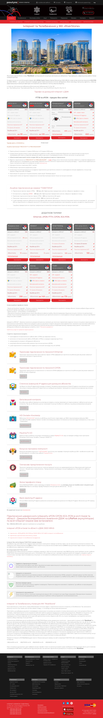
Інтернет (36, 14)
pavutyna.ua (43, 163)
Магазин (73, 18)
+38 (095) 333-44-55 (15, 712)
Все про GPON (13, 692)
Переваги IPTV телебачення (49, 664)
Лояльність (53, 18)
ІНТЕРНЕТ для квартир (16, 21)
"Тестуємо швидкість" (46, 327)
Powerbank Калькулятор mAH (16, 694)
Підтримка (64, 18)
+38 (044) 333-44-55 (15, 709)
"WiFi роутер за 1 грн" (66, 664)
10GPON (77, 103)
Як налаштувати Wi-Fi (14, 686)
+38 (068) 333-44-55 (15, 713)
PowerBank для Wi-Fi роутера (38, 681)
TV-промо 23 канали (13, 127)
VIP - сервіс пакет (12, 112)
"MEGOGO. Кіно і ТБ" (30, 665)
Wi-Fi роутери (35, 686)
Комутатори (34, 694)
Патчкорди (34, 690)
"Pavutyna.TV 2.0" (29, 661)
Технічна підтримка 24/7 (14, 124)
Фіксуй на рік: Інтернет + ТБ (67, 673)
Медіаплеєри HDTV (36, 688)
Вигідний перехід (65, 666)
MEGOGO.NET (30, 418)
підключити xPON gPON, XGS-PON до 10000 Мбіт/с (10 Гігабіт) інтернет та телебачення (36, 533)
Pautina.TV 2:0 (59, 435)
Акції (45, 18)
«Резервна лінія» (55, 485)
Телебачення (53, 14)
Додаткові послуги (76, 21)
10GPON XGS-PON (88, 21)
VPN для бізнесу (64, 21)
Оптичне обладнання (36, 692)
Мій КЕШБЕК (82, 659)
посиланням (26, 510)
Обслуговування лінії (14, 237)
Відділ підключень (81, 681)
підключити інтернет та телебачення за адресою (25, 537)
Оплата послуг (13, 688)
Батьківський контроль (81, 122)
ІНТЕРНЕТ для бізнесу (52, 21)
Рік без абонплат (82, 665)
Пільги (80, 663)
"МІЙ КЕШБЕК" (43, 451)
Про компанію (42, 709)
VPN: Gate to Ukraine (82, 118)
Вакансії (91, 18)
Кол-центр (79, 686)
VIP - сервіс (12, 683)
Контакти (83, 18)
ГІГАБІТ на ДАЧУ (64, 668)
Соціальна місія (42, 710)
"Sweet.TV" (28, 663)
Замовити (17, 138)
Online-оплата (42, 707)
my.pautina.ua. (48, 453)
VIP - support (11, 235)
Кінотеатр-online (35, 18)
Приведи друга (82, 661)
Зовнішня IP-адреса (80, 115)
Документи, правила (59, 688)
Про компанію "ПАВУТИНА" (60, 686)
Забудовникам (58, 683)
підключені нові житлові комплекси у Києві (23, 535)
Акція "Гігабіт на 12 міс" (66, 670)
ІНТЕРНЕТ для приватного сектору (34, 21)
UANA (94, 713)
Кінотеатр (69, 14)
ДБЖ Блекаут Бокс (36, 683)
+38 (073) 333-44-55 (15, 710)
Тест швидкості (13, 690)
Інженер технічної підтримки (83, 683)
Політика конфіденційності (46, 712)
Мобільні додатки (13, 696)
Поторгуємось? (64, 659)
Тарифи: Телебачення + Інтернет (32, 659)
